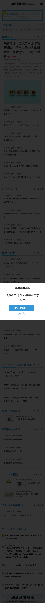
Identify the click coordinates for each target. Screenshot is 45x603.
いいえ (21, 313)
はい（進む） (21, 307)
